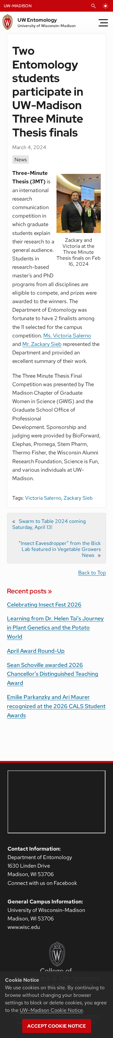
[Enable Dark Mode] (105, 6)
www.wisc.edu (24, 927)
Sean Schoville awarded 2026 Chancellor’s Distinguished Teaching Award (52, 674)
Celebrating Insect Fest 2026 (44, 604)
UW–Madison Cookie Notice (51, 1010)
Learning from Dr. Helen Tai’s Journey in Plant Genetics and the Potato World (55, 627)
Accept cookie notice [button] (56, 1026)
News (20, 159)
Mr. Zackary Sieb (42, 344)
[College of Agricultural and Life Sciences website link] (56, 964)
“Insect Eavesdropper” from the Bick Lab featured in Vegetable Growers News (60, 549)
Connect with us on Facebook (42, 883)
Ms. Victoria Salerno (67, 335)
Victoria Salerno (43, 498)
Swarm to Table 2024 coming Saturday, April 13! (49, 524)
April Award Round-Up (36, 650)
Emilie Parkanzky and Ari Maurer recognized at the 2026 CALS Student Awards (56, 706)
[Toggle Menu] (103, 22)
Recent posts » (29, 591)
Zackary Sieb (78, 498)
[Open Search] (93, 6)
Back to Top (92, 572)
